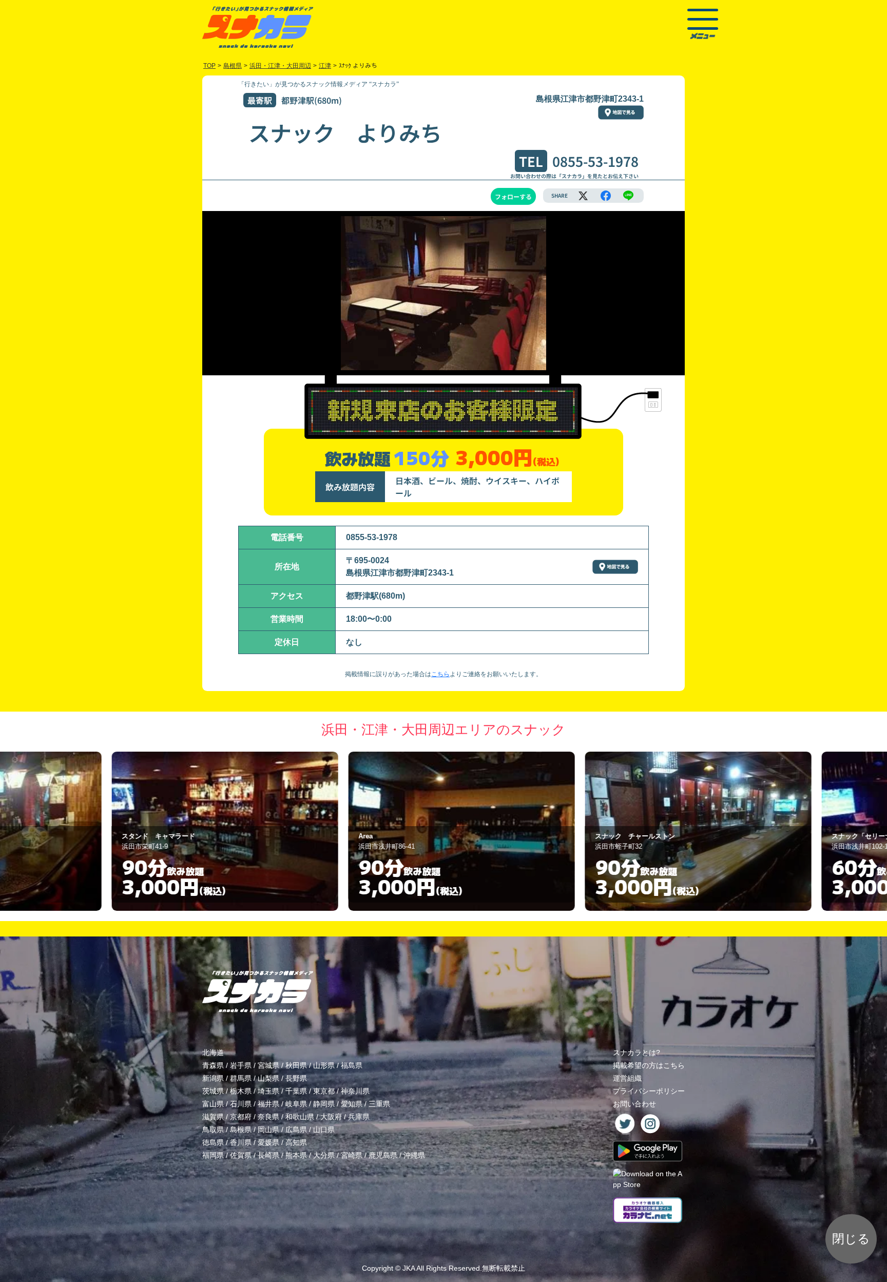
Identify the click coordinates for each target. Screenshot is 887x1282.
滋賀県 (213, 1117)
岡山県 (268, 1129)
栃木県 (241, 1091)
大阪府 (331, 1117)
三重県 (379, 1104)
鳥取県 (213, 1129)
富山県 (213, 1104)
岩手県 (241, 1065)
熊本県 (296, 1155)
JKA (408, 1268)
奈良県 (268, 1117)
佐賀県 (241, 1155)
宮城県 (268, 1065)
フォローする (513, 196)
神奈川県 (355, 1091)
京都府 (241, 1117)
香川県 (241, 1142)
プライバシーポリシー (649, 1091)
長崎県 (268, 1155)
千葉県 (296, 1091)
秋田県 (296, 1065)
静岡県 (324, 1104)
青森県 (213, 1065)
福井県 (268, 1104)
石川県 (241, 1104)
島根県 (241, 1129)
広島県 (296, 1129)
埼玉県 (268, 1091)
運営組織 (627, 1078)
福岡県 (213, 1155)
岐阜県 (296, 1104)
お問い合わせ (634, 1104)
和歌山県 (299, 1117)
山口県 (324, 1129)
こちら (440, 674)
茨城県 (213, 1091)
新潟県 (213, 1078)
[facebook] (606, 195)
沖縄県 (414, 1155)
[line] (628, 195)
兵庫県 (359, 1117)
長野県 (296, 1078)
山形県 (324, 1065)
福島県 (351, 1065)
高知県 (296, 1142)
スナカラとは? (636, 1052)
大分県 (324, 1155)
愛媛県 (268, 1142)
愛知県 (351, 1104)
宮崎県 (351, 1155)
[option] (207, 831)
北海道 (213, 1052)
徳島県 (213, 1142)
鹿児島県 (383, 1155)
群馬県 (241, 1078)
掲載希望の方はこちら (649, 1065)
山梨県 (268, 1078)
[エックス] (583, 195)
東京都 (324, 1091)
